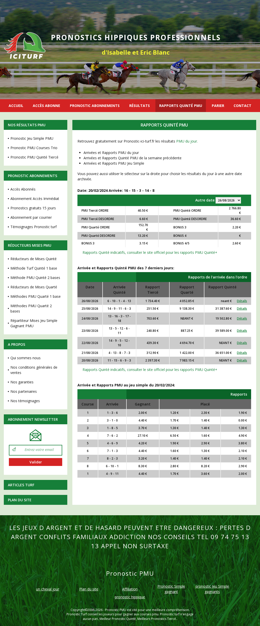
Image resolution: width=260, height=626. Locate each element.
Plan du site (19, 499)
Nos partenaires (23, 391)
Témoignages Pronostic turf (33, 226)
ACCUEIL (16, 105)
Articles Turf (21, 484)
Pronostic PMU (115, 610)
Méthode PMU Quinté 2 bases (35, 277)
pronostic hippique (130, 596)
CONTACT (242, 105)
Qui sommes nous (25, 357)
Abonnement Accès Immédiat (34, 198)
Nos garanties (22, 382)
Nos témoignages (25, 400)
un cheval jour (47, 589)
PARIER (218, 105)
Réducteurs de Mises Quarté (33, 287)
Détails (242, 301)
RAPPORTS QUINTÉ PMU (180, 105)
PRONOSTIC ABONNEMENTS (95, 105)
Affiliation (130, 589)
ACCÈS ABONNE (46, 105)
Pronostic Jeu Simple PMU (31, 138)
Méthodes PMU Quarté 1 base (35, 296)
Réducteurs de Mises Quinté (33, 258)
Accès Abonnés (23, 189)
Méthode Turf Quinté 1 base (33, 268)
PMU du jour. (187, 141)
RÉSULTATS (139, 105)
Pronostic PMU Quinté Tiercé (34, 157)
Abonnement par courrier (31, 217)
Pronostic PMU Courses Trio (33, 147)
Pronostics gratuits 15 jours (33, 208)
